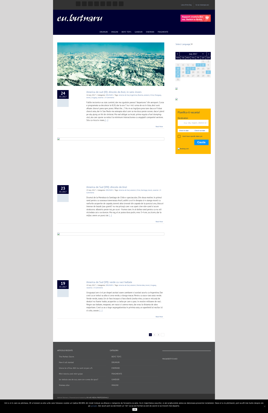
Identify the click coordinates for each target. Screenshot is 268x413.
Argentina (133, 95)
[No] (264, 406)
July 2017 (193, 54)
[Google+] (188, 365)
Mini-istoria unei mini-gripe (71, 373)
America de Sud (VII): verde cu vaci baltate (109, 282)
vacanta (100, 97)
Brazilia (140, 95)
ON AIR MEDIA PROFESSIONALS (97, 397)
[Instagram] (177, 365)
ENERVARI (116, 368)
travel (88, 97)
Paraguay (158, 95)
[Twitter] (185, 365)
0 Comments (109, 97)
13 (193, 68)
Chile (152, 95)
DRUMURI (109, 95)
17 (178, 72)
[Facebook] (173, 365)
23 (208, 72)
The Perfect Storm (66, 356)
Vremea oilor (64, 385)
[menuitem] (186, 5)
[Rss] (196, 365)
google (94, 406)
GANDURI (115, 379)
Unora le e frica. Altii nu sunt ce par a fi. (76, 368)
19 (188, 72)
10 (178, 68)
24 (178, 75)
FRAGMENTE (117, 373)
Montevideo (141, 285)
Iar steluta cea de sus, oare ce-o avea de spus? (78, 379)
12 (188, 68)
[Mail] (200, 365)
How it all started (66, 362)
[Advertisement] (193, 202)
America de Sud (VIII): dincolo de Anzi (106, 187)
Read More (159, 126)
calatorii (146, 95)
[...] (106, 120)
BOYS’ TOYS (116, 356)
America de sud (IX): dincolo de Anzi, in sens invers (114, 92)
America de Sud (124, 95)
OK (134, 409)
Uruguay (94, 97)
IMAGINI (115, 385)
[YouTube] (181, 365)
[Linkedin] (192, 365)
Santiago (144, 190)
